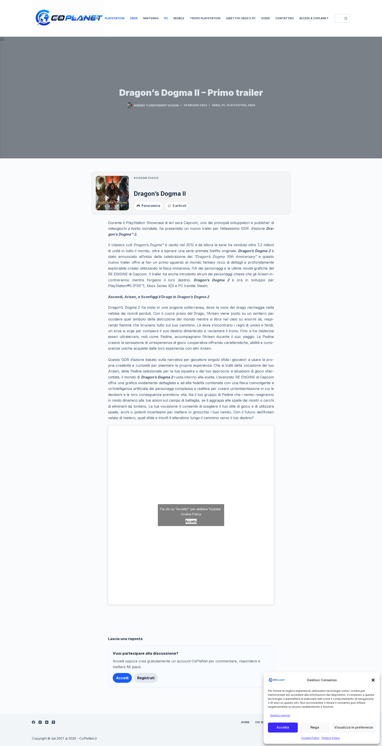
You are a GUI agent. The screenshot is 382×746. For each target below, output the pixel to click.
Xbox (134, 18)
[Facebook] (33, 722)
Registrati (146, 678)
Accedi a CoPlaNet (314, 18)
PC (166, 18)
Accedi (122, 678)
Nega (314, 727)
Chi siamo (262, 722)
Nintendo (151, 18)
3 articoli (176, 205)
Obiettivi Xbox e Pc (241, 18)
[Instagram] (40, 722)
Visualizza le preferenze (353, 727)
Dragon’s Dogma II (160, 193)
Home (58, 18)
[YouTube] (46, 722)
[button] (373, 680)
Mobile (179, 18)
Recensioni (90, 18)
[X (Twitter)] (53, 722)
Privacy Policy (331, 738)
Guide (265, 18)
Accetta (283, 727)
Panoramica (148, 205)
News (72, 18)
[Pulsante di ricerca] (346, 18)
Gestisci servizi (280, 715)
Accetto (191, 521)
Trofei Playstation (205, 18)
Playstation (114, 18)
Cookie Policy (310, 738)
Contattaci (284, 18)
